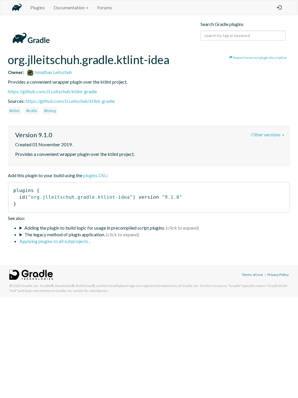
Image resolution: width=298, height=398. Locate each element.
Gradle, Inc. (30, 285)
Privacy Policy (278, 274)
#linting (50, 110)
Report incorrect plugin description (260, 57)
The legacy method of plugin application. (64, 234)
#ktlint (14, 110)
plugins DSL (95, 175)
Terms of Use (252, 274)
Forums (104, 7)
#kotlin (31, 110)
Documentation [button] (70, 7)
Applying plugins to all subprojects (54, 241)
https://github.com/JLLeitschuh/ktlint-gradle (52, 91)
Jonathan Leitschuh (52, 72)
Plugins (37, 7)
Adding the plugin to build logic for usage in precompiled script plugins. (94, 227)
